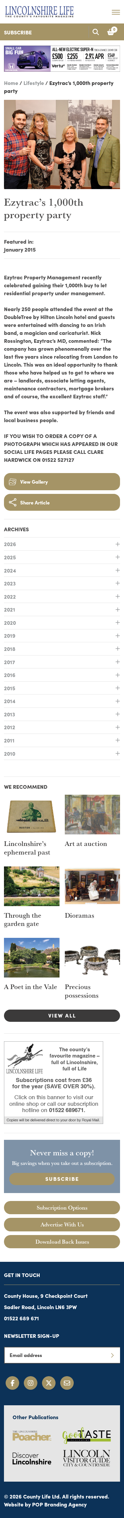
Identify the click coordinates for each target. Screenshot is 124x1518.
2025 (10, 557)
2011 (9, 740)
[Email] (67, 1383)
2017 (9, 661)
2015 (9, 688)
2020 (10, 622)
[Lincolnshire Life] (39, 10)
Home (11, 82)
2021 (9, 609)
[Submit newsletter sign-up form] (112, 1355)
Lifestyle (33, 82)
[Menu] (116, 11)
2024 (10, 570)
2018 (10, 648)
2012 (9, 727)
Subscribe (18, 32)
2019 (10, 635)
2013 (9, 714)
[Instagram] (30, 1383)
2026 (10, 543)
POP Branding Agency (59, 1504)
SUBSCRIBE (62, 1178)
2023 (10, 583)
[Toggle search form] (95, 32)
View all (62, 1015)
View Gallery (34, 481)
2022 (10, 596)
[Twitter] (49, 1383)
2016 (10, 674)
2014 (10, 700)
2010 (9, 753)
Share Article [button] (35, 502)
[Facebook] (12, 1383)
